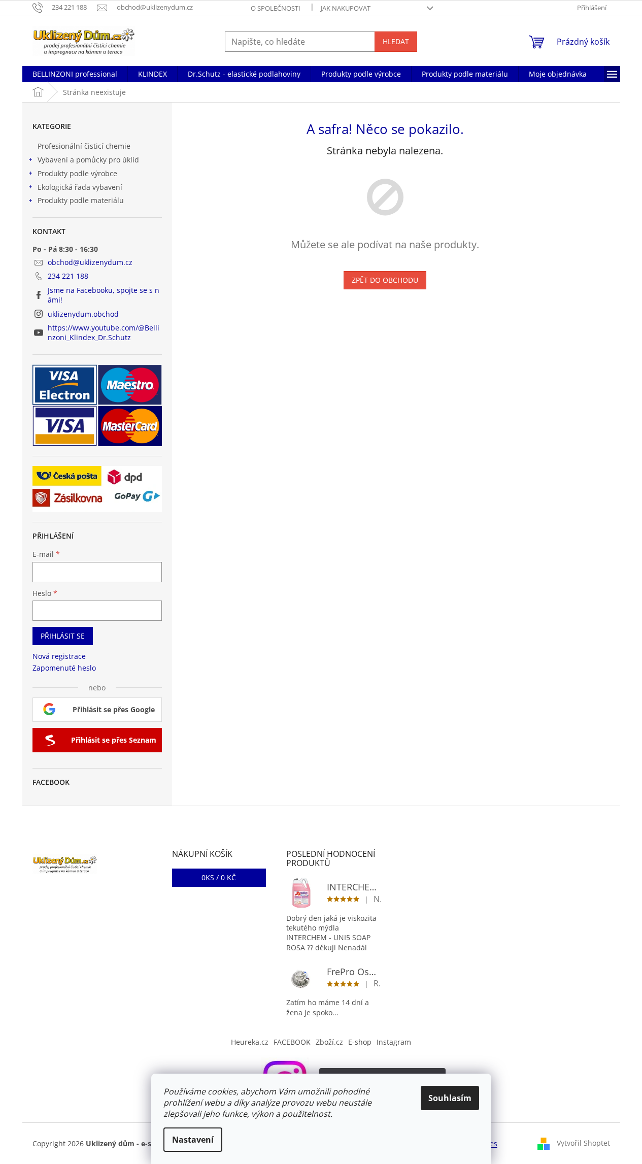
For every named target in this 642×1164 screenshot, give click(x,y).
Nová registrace (59, 656)
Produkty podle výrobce (77, 173)
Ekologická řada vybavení (80, 187)
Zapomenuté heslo (64, 668)
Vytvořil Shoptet (583, 1143)
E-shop (359, 1042)
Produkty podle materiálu (81, 200)
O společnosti (275, 8)
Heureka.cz (249, 1042)
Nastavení (193, 1139)
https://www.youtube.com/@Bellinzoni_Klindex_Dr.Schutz (103, 332)
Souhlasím (449, 1098)
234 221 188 (68, 276)
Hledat (396, 41)
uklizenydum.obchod (83, 314)
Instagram (394, 1042)
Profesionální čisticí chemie (84, 146)
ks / (218, 877)
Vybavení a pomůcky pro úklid (88, 159)
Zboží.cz (329, 1042)
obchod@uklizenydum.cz (90, 262)
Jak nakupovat (345, 8)
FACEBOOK (292, 1042)
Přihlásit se (63, 636)
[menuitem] (74, 74)
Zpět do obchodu (385, 280)
